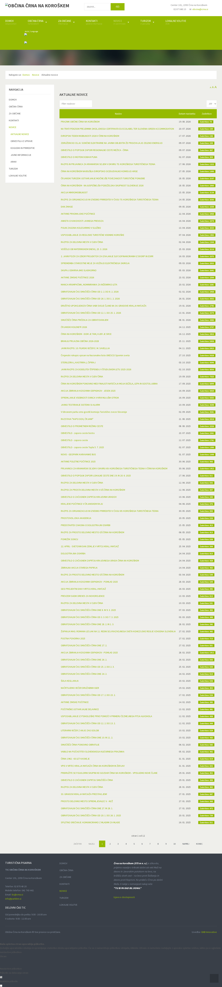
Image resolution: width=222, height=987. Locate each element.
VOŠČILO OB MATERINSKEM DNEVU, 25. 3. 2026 (84, 249)
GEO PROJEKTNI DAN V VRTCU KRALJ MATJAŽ (83, 588)
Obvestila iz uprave (22, 141)
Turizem (13, 168)
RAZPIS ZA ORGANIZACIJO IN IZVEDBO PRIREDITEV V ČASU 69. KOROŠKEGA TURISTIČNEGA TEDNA (110, 510)
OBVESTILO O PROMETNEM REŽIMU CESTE (82, 426)
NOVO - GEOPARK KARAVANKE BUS (78, 454)
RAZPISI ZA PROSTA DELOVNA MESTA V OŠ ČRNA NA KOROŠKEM (93, 489)
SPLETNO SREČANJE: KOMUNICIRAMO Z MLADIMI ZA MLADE (90, 822)
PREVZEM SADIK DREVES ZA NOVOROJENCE (83, 596)
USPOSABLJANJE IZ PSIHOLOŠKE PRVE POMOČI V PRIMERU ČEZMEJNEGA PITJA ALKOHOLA (106, 716)
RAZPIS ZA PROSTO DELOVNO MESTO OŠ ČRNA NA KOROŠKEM (92, 532)
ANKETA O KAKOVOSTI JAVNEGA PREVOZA (82, 220)
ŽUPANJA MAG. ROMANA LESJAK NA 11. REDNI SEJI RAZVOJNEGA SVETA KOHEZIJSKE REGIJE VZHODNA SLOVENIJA (118, 631)
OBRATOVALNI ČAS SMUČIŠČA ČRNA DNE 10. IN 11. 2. (87, 737)
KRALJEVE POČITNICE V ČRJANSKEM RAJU (82, 503)
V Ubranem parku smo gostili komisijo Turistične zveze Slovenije (94, 411)
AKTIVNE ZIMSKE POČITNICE (75, 702)
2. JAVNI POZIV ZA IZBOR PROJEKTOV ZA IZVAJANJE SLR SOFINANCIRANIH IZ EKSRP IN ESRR (107, 256)
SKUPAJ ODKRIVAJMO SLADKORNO (78, 270)
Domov (13, 99)
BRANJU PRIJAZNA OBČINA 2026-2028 (80, 341)
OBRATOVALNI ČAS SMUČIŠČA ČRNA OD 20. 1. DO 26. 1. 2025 (91, 815)
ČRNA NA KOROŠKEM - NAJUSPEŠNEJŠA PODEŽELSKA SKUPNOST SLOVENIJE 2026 (102, 185)
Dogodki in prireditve (23, 148)
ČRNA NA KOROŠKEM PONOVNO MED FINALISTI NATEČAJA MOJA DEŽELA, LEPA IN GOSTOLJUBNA (109, 383)
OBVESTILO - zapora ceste (74, 440)
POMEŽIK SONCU (69, 539)
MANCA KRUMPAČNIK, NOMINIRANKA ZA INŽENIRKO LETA (89, 284)
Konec (199, 843)
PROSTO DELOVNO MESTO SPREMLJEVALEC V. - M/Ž (87, 801)
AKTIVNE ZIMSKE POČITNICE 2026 (77, 277)
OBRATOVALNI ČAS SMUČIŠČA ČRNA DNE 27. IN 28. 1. (87, 808)
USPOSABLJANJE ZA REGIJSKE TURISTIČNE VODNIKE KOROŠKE (92, 234)
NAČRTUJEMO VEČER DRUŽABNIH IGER (80, 687)
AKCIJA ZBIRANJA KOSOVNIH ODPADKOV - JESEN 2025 (88, 390)
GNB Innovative (209, 932)
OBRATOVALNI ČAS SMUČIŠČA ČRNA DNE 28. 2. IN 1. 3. (87, 624)
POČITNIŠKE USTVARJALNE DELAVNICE (80, 709)
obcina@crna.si (200, 9)
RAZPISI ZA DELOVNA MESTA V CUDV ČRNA (82, 242)
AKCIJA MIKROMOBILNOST (74, 192)
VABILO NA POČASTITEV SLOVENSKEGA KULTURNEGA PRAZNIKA (92, 751)
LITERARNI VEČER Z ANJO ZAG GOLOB (80, 730)
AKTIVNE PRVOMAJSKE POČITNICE (78, 213)
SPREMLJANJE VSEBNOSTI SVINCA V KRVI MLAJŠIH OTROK (90, 397)
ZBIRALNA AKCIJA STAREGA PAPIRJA (79, 567)
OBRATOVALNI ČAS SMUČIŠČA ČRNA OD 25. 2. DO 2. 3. (87, 666)
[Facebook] (136, 7)
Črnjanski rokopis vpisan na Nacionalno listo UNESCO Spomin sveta (95, 355)
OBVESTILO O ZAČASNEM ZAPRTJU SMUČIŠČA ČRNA (87, 780)
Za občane (15, 113)
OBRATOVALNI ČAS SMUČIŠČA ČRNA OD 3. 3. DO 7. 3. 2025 (89, 617)
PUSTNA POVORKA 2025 (73, 638)
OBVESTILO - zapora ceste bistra (78, 433)
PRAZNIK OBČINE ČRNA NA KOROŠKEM (80, 121)
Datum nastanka (187, 113)
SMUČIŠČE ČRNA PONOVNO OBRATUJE (80, 744)
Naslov (118, 113)
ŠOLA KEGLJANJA (70, 680)
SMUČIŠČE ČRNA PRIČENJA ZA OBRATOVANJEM (84, 319)
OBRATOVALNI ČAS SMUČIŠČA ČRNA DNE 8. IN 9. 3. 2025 (88, 610)
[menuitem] (10, 22)
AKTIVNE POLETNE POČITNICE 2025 (78, 461)
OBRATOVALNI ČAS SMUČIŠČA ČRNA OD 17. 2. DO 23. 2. (88, 695)
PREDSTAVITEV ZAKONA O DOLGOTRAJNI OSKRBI (85, 525)
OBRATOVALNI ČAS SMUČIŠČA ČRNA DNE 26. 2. (84, 659)
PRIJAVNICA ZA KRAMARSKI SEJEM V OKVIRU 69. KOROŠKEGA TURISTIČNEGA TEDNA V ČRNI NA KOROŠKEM (114, 468)
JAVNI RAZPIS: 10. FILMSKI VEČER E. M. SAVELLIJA (85, 348)
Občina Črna (16, 106)
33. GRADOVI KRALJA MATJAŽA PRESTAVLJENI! (84, 794)
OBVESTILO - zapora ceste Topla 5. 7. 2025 (82, 447)
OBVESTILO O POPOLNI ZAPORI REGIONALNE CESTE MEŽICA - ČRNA (94, 150)
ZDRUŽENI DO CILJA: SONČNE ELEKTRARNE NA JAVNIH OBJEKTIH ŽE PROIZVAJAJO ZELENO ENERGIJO (112, 143)
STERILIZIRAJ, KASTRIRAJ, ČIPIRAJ (78, 362)
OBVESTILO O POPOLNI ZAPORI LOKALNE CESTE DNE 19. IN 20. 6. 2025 (96, 475)
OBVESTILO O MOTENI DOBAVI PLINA (79, 157)
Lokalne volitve (18, 175)
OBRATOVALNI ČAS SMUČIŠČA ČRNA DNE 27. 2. (84, 645)
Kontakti (14, 120)
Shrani (3, 956)
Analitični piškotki (9, 981)
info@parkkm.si (13, 898)
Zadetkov (207, 113)
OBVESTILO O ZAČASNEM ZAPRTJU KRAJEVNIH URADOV (89, 496)
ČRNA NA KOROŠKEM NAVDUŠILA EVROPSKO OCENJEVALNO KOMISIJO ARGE (99, 171)
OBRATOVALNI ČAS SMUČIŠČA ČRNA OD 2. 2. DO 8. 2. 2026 (89, 291)
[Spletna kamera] (159, 8)
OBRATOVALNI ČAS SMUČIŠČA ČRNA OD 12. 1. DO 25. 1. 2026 (91, 312)
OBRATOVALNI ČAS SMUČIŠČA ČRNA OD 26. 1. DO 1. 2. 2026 (90, 298)
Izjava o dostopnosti (124, 897)
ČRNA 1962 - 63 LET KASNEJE (75, 758)
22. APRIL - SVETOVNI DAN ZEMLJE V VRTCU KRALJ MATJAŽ (90, 546)
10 (174, 843)
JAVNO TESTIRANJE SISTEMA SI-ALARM (80, 404)
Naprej (185, 843)
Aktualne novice (20, 134)
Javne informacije (21, 154)
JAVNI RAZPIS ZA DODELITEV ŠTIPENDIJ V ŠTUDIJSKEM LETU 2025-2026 (96, 369)
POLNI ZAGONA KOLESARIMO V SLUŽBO (81, 227)
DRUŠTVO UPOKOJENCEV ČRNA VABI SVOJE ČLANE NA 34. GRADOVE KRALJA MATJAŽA (103, 305)
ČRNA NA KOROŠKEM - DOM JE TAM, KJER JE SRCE (86, 334)
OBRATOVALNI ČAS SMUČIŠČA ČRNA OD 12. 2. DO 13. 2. (88, 723)
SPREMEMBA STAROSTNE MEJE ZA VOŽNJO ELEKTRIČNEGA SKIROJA (95, 263)
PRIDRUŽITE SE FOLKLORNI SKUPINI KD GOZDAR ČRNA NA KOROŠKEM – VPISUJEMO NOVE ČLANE (109, 772)
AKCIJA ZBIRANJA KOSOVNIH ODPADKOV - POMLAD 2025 (89, 581)
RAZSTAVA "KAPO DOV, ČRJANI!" (77, 419)
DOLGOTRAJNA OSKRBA (73, 553)
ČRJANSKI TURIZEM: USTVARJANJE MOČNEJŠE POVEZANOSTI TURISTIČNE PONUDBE (103, 178)
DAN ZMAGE (67, 206)
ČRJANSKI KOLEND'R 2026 (74, 327)
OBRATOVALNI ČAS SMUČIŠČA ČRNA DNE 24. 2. (84, 673)
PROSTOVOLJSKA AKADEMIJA (76, 518)
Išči (117, 6)
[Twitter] (148, 7)
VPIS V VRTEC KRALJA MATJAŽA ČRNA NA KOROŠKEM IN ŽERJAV (93, 765)
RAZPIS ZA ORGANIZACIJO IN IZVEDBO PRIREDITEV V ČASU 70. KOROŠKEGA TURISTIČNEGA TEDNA (110, 199)
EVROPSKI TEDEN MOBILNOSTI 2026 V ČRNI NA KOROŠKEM (90, 135)
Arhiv (13, 161)
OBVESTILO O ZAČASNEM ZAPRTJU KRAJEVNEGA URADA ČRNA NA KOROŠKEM (100, 560)
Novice (12, 127)
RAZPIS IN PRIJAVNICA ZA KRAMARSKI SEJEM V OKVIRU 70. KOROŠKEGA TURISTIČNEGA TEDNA (108, 164)
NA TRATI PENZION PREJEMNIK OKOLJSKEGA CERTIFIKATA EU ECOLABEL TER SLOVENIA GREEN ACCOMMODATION (117, 128)
